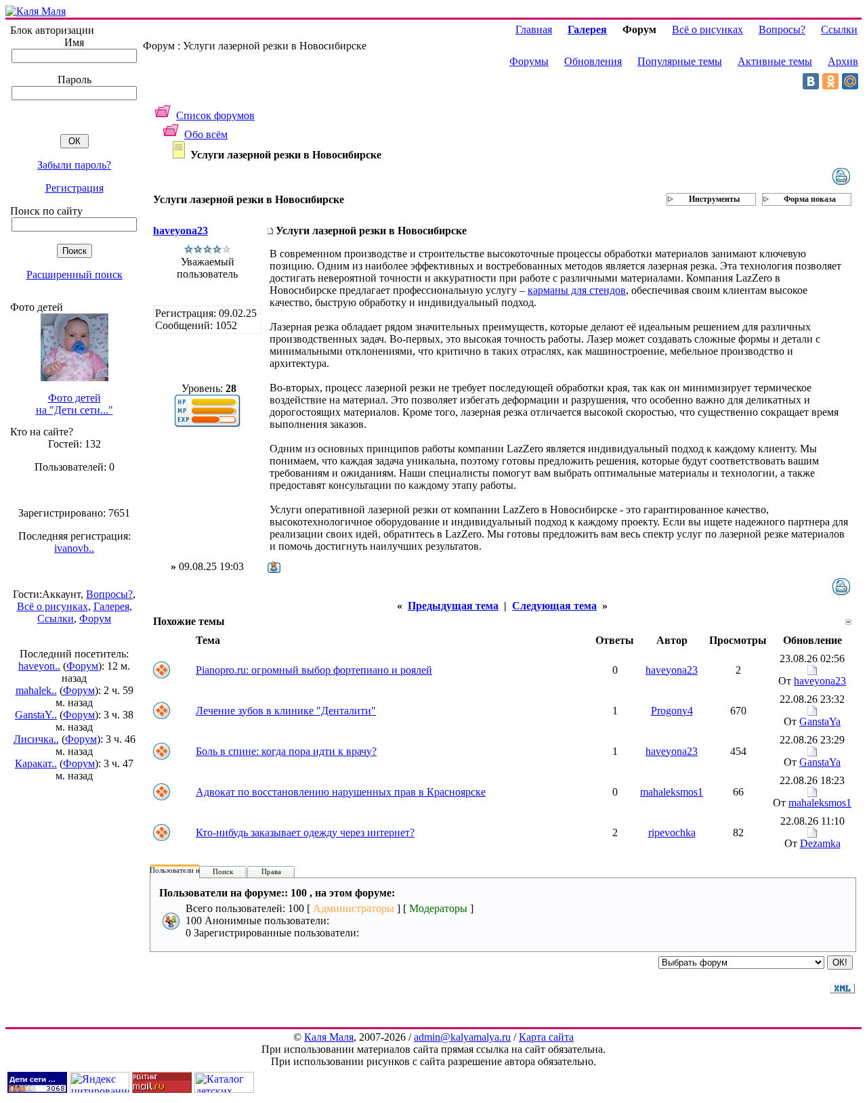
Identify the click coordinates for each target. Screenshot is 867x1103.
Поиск (223, 871)
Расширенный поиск (74, 274)
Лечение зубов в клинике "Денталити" (286, 710)
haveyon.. (39, 666)
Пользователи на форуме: (191, 870)
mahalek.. (36, 690)
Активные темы (775, 61)
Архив (843, 61)
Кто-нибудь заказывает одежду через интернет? (305, 832)
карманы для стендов (577, 290)
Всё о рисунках (52, 606)
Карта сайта (546, 1037)
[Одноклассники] (830, 81)
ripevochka (672, 832)
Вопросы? (109, 594)
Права (271, 871)
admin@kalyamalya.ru (462, 1037)
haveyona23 (180, 230)
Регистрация (74, 188)
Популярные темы (679, 61)
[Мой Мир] (850, 81)
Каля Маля (329, 1037)
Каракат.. (36, 763)
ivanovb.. (74, 548)
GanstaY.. (36, 714)
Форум (95, 618)
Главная (533, 29)
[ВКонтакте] (811, 81)
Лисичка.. (36, 739)
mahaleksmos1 (671, 792)
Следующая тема (554, 605)
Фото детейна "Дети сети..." (74, 404)
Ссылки (55, 618)
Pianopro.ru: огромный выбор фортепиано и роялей (314, 670)
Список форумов (215, 115)
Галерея (111, 606)
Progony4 (672, 710)
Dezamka (820, 843)
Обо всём (206, 134)
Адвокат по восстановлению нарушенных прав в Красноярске (341, 792)
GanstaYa (820, 721)
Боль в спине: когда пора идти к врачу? (286, 751)
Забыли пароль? (74, 165)
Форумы (529, 61)
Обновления (593, 61)
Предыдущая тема (453, 605)
